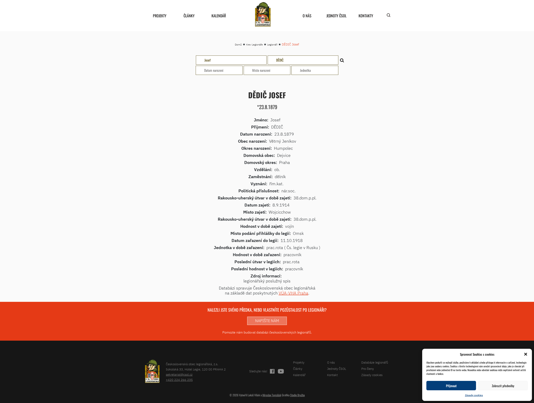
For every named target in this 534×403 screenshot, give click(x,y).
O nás (307, 15)
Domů (238, 44)
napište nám (267, 320)
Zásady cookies (474, 395)
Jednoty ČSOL (336, 15)
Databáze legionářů (374, 362)
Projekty (159, 15)
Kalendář (219, 15)
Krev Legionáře (254, 44)
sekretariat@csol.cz (179, 375)
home (263, 14)
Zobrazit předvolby (503, 385)
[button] (526, 354)
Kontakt (332, 375)
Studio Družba (297, 395)
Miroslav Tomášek (271, 395)
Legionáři (272, 44)
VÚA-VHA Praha (293, 293)
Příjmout (451, 385)
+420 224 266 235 (179, 380)
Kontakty (366, 15)
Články (189, 15)
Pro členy (367, 369)
